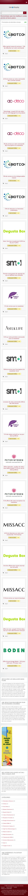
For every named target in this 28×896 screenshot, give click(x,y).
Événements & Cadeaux (8, 826)
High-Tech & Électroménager (9, 828)
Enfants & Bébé (6, 823)
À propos (3, 887)
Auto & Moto (5, 806)
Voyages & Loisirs (6, 845)
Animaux (5, 803)
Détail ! (6, 53)
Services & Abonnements (8, 840)
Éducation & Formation (8, 817)
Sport (4, 842)
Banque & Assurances (7, 809)
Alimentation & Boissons (8, 801)
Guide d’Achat (9, 887)
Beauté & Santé (6, 812)
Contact (15, 887)
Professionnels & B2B (7, 837)
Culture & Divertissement (8, 814)
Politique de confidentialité (6, 888)
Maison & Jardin (6, 831)
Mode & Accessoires (7, 834)
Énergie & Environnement (8, 820)
